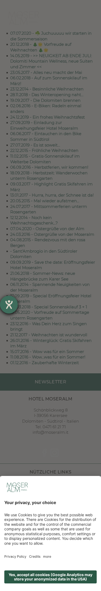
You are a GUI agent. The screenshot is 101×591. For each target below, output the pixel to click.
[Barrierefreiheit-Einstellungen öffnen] (9, 305)
